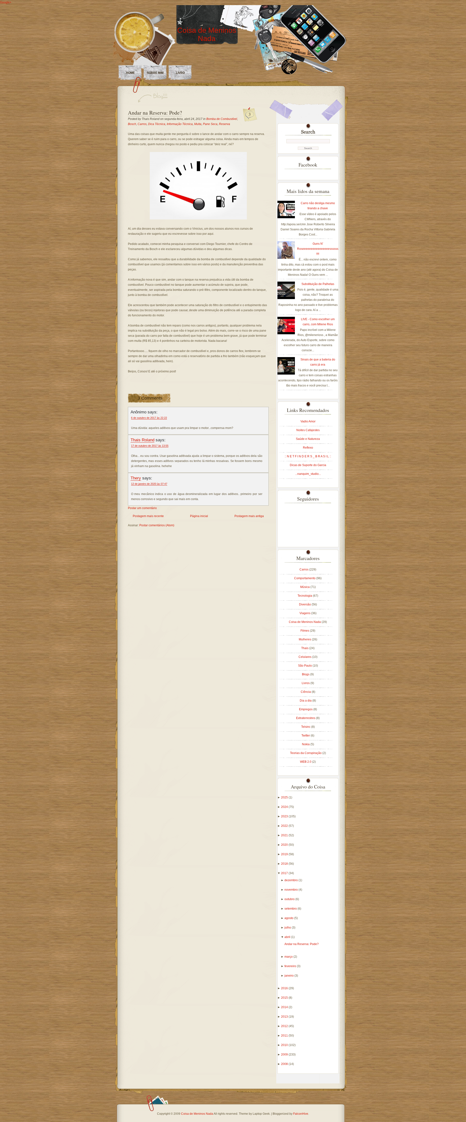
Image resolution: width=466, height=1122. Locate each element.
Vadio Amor (308, 421)
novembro (291, 889)
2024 (285, 807)
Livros (306, 683)
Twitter (306, 735)
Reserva (224, 124)
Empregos (306, 709)
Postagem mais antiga (249, 516)
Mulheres (305, 639)
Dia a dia (306, 700)
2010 (285, 1045)
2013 (285, 1016)
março (288, 956)
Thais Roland (142, 439)
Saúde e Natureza (308, 439)
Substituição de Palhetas (317, 284)
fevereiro (290, 966)
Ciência (306, 692)
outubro (289, 899)
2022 (285, 826)
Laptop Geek (261, 1113)
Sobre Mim (155, 73)
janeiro (289, 975)
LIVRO (180, 73)
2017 (285, 873)
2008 (285, 1064)
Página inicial (199, 516)
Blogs (306, 674)
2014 (285, 1007)
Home (130, 73)
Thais (305, 648)
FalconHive (300, 1113)
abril (287, 937)
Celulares (305, 657)
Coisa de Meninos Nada (206, 34)
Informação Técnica (180, 124)
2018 (285, 863)
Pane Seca (210, 124)
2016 (285, 988)
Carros (142, 124)
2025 (285, 797)
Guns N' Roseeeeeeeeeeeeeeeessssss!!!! (317, 249)
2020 (285, 844)
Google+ (5, 2)
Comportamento (305, 578)
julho (288, 927)
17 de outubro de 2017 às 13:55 (149, 445)
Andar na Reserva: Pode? (155, 112)
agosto (289, 918)
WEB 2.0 (306, 761)
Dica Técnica (156, 124)
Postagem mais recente (148, 516)
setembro (291, 908)
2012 (285, 1026)
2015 (285, 997)
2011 (285, 1035)
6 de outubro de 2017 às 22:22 (149, 417)
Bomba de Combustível (221, 119)
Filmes (305, 630)
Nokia (306, 744)
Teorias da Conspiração (306, 753)
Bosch (132, 124)
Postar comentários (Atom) (156, 525)
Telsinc (306, 726)
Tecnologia (305, 595)
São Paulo (305, 665)
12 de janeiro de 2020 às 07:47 (149, 483)
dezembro (291, 880)
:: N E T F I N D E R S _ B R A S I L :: (308, 456)
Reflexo (308, 447)
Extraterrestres (306, 718)
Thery (136, 478)
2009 (285, 1054)
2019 (285, 854)
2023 (285, 816)
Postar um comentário (142, 508)
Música (305, 587)
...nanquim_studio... (308, 474)
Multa (197, 124)
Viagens (305, 613)
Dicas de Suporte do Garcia (308, 465)
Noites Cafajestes (308, 430)
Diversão (305, 604)
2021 (285, 835)
